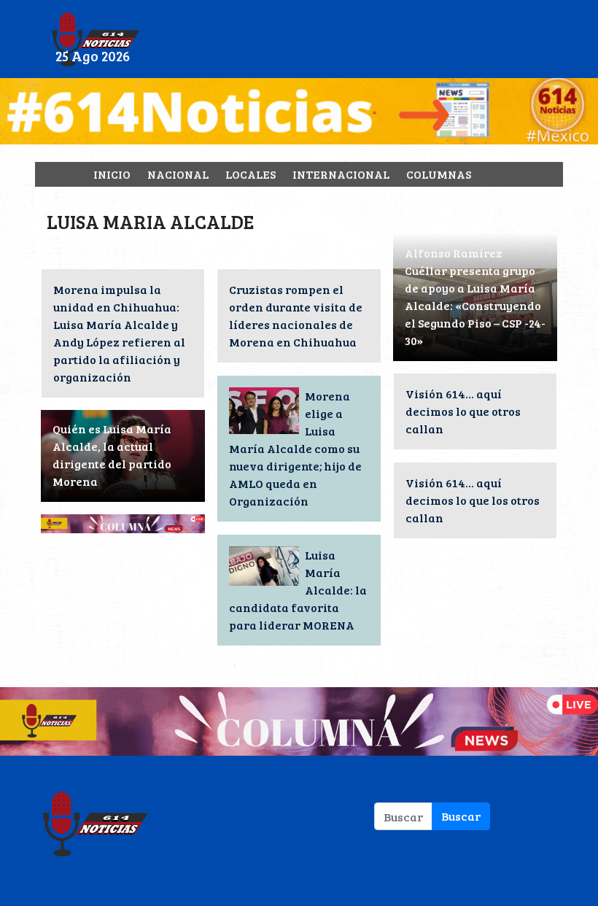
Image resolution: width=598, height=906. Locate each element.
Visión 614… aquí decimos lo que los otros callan (472, 500)
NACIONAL (178, 174)
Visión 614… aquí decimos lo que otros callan (463, 411)
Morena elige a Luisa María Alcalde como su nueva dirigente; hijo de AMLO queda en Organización (295, 448)
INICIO (112, 174)
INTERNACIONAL (340, 174)
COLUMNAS (438, 174)
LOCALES (250, 174)
